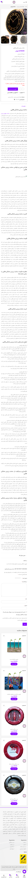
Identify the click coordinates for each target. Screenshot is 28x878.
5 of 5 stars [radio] (15, 578)
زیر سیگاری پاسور (14, 729)
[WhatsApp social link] (16, 99)
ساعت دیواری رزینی (5, 113)
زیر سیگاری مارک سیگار (14, 764)
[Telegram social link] (14, 99)
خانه (26, 6)
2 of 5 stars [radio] (18, 578)
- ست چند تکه (23, 847)
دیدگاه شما (24, 582)
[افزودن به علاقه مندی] (4, 636)
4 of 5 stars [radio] (16, 578)
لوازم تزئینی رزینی (20, 6)
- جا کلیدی (12, 847)
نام (26, 599)
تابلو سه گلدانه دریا (14, 659)
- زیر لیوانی (12, 844)
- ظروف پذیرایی (23, 849)
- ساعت (25, 842)
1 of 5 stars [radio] (20, 578)
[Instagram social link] (18, 99)
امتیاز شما (24, 578)
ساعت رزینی (13, 6)
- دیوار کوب (12, 849)
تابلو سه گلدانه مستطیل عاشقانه (14, 694)
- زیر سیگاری (12, 842)
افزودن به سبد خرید (13, 89)
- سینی (25, 844)
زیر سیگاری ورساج (14, 799)
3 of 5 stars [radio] (17, 578)
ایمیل (25, 605)
